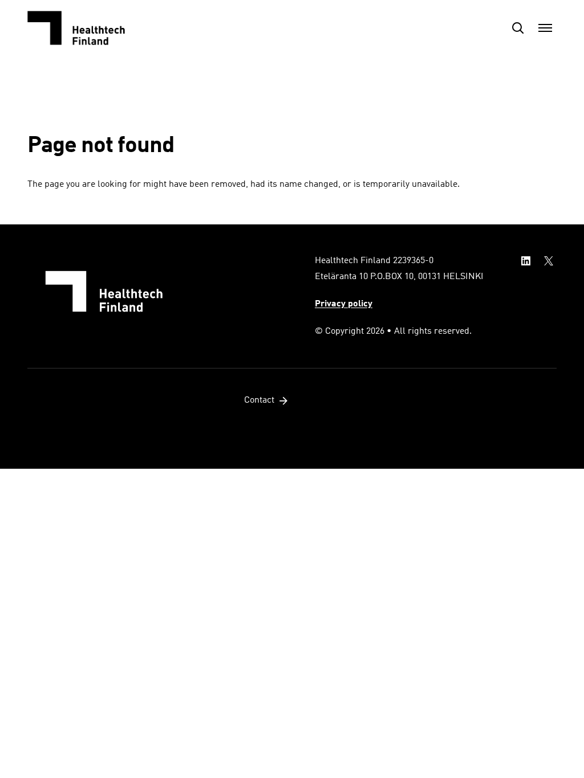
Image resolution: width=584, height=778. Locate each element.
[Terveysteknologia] (84, 28)
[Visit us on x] (549, 261)
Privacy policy (343, 304)
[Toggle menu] (545, 28)
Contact (259, 400)
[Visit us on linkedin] (526, 261)
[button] (518, 28)
